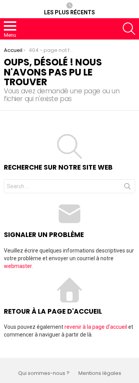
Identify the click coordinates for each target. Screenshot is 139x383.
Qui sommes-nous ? (44, 373)
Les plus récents (69, 12)
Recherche (127, 187)
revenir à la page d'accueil (95, 327)
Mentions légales (99, 373)
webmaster (18, 266)
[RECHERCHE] (129, 28)
